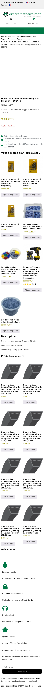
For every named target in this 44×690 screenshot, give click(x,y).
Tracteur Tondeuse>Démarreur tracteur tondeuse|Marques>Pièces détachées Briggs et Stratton (20, 41)
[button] (22, 31)
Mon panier (33, 23)
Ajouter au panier (10, 194)
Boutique (32, 36)
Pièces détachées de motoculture (14, 36)
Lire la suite (8, 402)
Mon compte (11, 23)
